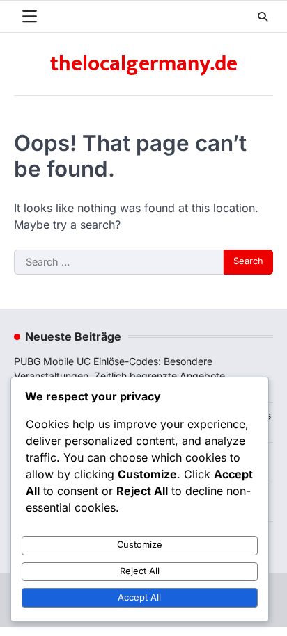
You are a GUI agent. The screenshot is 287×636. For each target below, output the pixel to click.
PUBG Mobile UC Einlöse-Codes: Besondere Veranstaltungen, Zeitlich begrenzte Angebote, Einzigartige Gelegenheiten (121, 375)
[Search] (262, 16)
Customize (139, 544)
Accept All (139, 597)
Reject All (140, 571)
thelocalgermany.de (144, 64)
